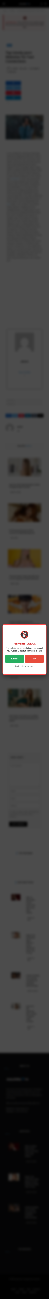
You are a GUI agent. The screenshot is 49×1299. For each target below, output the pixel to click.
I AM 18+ (14, 659)
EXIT (34, 659)
